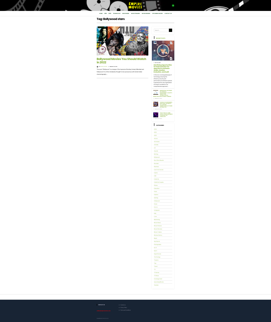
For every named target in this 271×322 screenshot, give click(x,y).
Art (155, 148)
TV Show (156, 275)
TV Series (156, 272)
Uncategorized (158, 279)
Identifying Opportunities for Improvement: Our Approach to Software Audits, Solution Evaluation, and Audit (163, 68)
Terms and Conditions (125, 310)
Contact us (168, 13)
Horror (156, 207)
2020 (109, 13)
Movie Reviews (146, 13)
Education (156, 188)
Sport (155, 250)
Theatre (156, 260)
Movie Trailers (135, 13)
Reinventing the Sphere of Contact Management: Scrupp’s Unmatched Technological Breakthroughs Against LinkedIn (162, 93)
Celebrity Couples (159, 182)
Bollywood (100, 27)
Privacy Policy (123, 307)
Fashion (156, 194)
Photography (157, 244)
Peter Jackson (103, 66)
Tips (155, 263)
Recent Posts (160, 38)
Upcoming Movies (157, 13)
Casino (156, 172)
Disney (156, 185)
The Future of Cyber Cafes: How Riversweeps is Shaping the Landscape (166, 114)
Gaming (156, 197)
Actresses (156, 141)
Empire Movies (105, 318)
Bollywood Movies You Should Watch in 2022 (121, 60)
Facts (155, 191)
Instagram (157, 210)
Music (155, 238)
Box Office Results (159, 160)
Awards (156, 151)
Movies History (158, 235)
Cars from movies (158, 169)
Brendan (156, 163)
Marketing (157, 219)
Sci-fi (155, 247)
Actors (156, 138)
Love (155, 216)
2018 (155, 129)
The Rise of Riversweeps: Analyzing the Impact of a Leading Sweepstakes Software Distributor (166, 105)
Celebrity (156, 179)
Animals (156, 144)
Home (100, 13)
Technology (117, 13)
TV (155, 269)
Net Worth (157, 241)
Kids (155, 213)
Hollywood (157, 201)
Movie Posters (158, 225)
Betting (156, 154)
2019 (105, 13)
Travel (155, 266)
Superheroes (157, 254)
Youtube (156, 285)
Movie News (125, 13)
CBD (155, 176)
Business (156, 166)
